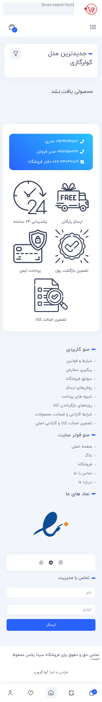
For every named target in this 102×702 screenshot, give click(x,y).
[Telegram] (51, 562)
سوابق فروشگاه (79, 379)
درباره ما (85, 482)
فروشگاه (85, 464)
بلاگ (88, 455)
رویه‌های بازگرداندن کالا (72, 405)
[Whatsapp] (41, 562)
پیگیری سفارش (79, 370)
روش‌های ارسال (79, 388)
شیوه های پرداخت (76, 396)
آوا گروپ (41, 672)
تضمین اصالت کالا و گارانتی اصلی (64, 423)
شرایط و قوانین (79, 361)
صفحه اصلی (82, 446)
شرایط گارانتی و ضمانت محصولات (63, 414)
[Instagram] (60, 562)
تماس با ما (82, 473)
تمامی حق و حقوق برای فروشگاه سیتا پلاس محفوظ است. (56, 657)
